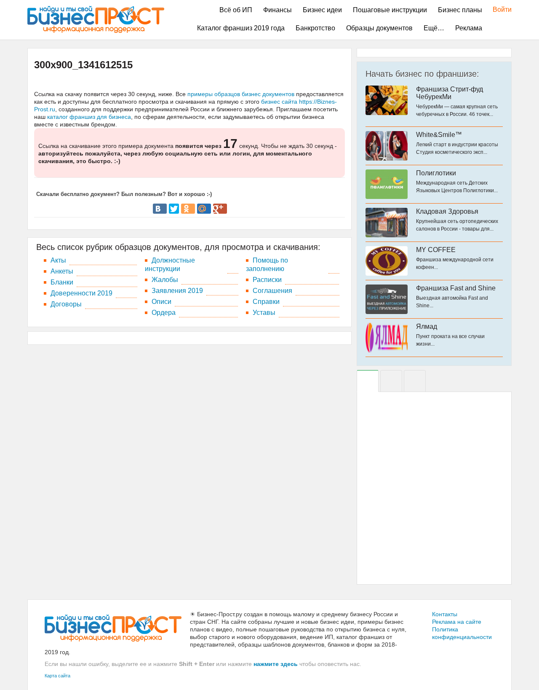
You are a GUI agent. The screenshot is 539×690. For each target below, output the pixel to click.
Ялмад (426, 326)
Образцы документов (379, 28)
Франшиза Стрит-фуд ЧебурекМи (449, 93)
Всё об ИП (235, 9)
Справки (266, 301)
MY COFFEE (436, 249)
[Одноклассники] (188, 209)
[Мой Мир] (204, 209)
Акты (58, 260)
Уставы (264, 312)
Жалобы (165, 279)
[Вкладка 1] (368, 381)
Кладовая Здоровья (447, 211)
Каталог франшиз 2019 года (241, 28)
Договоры (66, 304)
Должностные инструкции (170, 264)
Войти (498, 9)
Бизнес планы (460, 9)
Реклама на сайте (456, 621)
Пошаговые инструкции (390, 9)
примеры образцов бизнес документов (240, 94)
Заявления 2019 (177, 290)
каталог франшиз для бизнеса (89, 116)
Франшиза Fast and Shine (456, 288)
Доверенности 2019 (81, 293)
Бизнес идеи (322, 9)
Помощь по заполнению (267, 264)
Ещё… (434, 28)
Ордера (164, 312)
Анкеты (62, 271)
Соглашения (272, 290)
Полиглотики (436, 173)
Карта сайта (57, 675)
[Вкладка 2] (391, 381)
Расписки (267, 279)
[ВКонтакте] (160, 209)
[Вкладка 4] (415, 381)
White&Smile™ (439, 134)
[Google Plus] (220, 209)
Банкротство (315, 28)
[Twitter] (174, 209)
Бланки (62, 282)
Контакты (444, 614)
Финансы (277, 9)
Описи (161, 301)
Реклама (468, 28)
